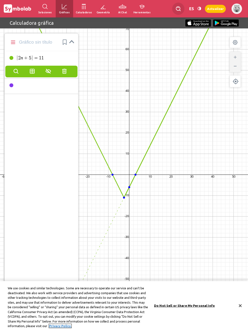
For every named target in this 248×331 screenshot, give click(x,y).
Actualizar (215, 8)
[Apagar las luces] (199, 9)
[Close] (240, 305)
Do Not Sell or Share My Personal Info (184, 305)
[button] (65, 42)
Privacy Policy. (60, 326)
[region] (124, 306)
